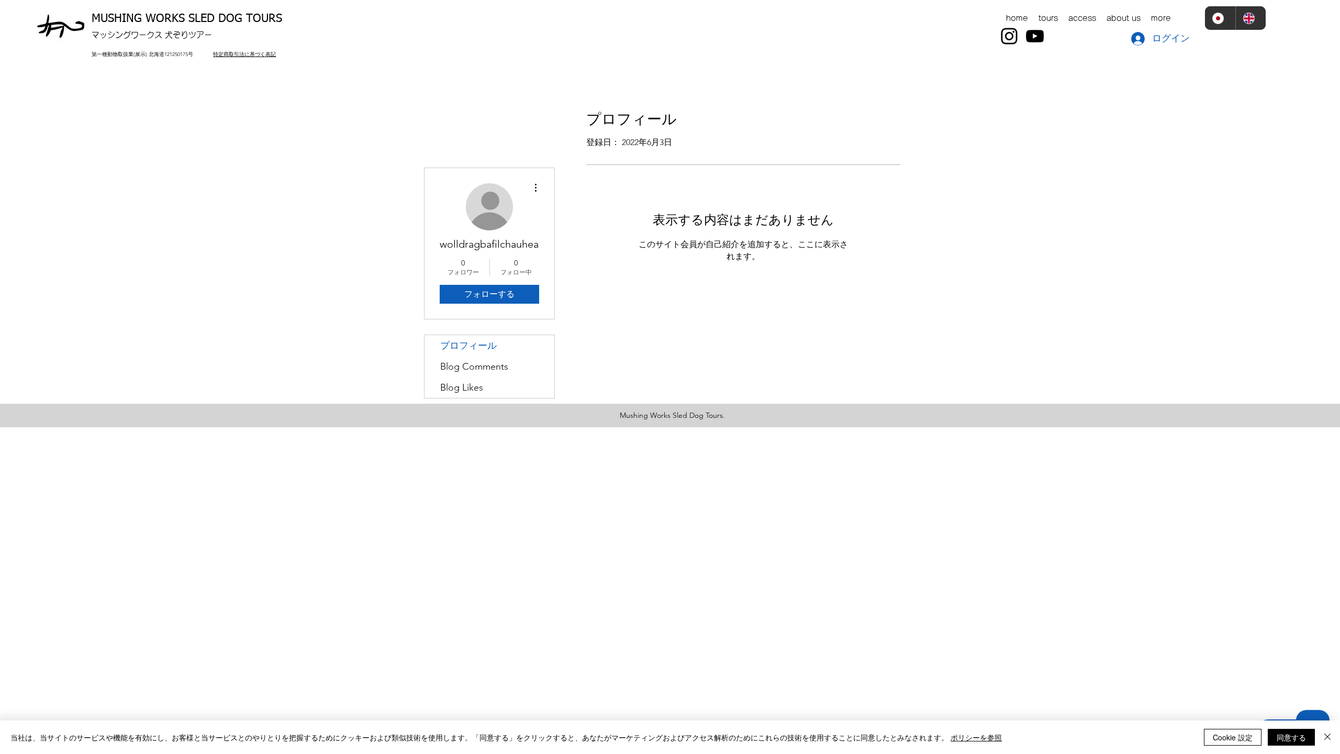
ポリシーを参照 (976, 737)
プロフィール (468, 345)
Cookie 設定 (1233, 737)
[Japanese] (1220, 18)
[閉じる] (1327, 737)
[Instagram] (1009, 36)
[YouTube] (1035, 36)
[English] (1250, 18)
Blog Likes (461, 387)
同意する (1291, 737)
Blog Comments (474, 366)
